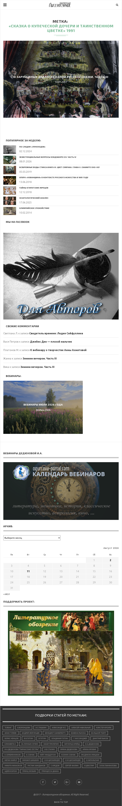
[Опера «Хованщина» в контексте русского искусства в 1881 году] (9, 180)
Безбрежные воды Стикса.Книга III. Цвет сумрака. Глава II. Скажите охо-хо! (59, 167)
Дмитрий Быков (100, 738)
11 (28, 571)
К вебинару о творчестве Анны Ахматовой (58, 350)
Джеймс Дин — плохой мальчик (51, 341)
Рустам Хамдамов (36, 766)
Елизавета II (10, 744)
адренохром (11, 771)
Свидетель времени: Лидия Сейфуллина (56, 333)
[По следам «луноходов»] (9, 149)
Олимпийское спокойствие (34, 208)
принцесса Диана (50, 771)
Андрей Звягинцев (30, 733)
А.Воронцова (23, 728)
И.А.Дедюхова (92, 744)
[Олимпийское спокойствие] (9, 211)
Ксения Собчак (68, 755)
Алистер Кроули (103, 728)
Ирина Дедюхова (68, 749)
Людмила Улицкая (90, 755)
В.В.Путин (28, 738)
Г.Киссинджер (80, 738)
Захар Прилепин (51, 744)
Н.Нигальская (92, 760)
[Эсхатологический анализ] (9, 201)
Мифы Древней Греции (43, 404)
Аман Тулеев (10, 733)
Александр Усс (59, 728)
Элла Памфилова (108, 766)
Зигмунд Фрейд (72, 744)
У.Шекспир (89, 766)
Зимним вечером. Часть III (40, 358)
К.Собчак (30, 755)
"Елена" (8, 728)
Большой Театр (98, 733)
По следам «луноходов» (32, 147)
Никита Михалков (13, 766)
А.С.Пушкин (41, 728)
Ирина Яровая (89, 749)
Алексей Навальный (81, 728)
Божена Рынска (78, 733)
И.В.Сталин (49, 749)
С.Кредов (55, 766)
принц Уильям (29, 771)
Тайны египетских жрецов (33, 188)
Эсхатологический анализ (33, 198)
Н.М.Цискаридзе (52, 760)
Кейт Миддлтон (48, 755)
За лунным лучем (29, 744)
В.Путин (42, 738)
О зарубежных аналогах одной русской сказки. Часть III (61, 77)
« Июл (6, 594)
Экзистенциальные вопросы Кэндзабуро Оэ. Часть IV (47, 157)
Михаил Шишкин (30, 760)
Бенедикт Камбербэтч (55, 733)
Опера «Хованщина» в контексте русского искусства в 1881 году (53, 177)
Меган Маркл (11, 760)
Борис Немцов (11, 738)
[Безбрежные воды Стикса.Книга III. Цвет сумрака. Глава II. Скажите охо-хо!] (9, 170)
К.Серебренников (12, 755)
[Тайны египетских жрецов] (9, 190)
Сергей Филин (71, 766)
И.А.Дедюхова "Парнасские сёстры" (22, 749)
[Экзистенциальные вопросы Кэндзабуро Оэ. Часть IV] (9, 160)
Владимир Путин (60, 738)
